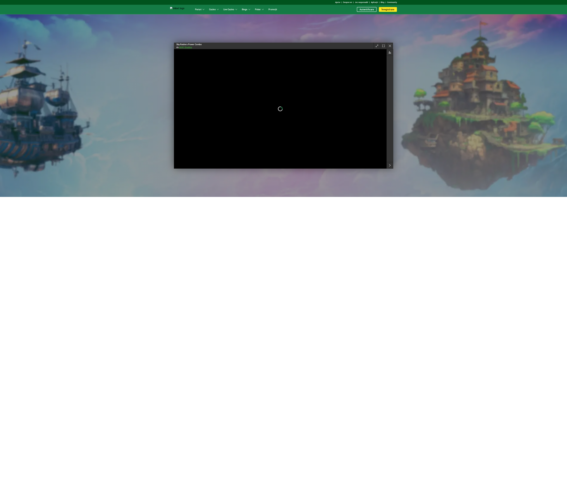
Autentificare (367, 9)
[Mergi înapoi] (390, 46)
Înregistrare (388, 9)
